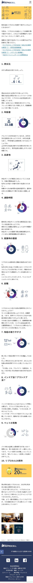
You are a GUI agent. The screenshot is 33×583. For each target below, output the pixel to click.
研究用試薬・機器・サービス (14, 570)
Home (3, 540)
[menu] (30, 2)
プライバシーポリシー (14, 579)
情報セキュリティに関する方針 (15, 577)
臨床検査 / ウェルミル (20, 572)
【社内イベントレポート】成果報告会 (15, 55)
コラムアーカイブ (14, 575)
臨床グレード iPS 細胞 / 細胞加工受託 (15, 568)
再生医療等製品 (14, 566)
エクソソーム (6, 572)
